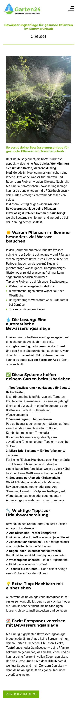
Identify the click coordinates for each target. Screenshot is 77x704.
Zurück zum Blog (21, 694)
